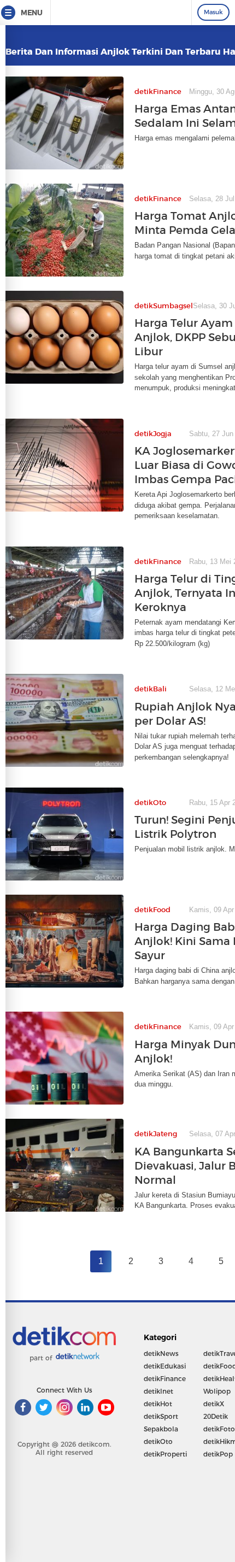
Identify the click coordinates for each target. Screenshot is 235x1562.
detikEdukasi (165, 1366)
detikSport (161, 1416)
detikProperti (165, 1454)
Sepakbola (161, 1429)
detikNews (161, 1353)
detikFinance (165, 1379)
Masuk (213, 12)
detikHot (158, 1404)
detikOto (158, 1441)
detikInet (158, 1391)
